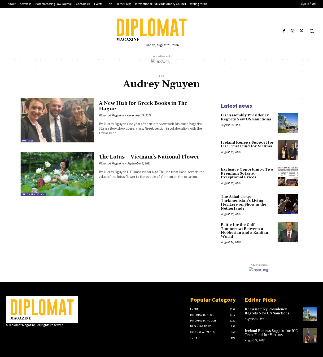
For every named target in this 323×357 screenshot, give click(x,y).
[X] (301, 31)
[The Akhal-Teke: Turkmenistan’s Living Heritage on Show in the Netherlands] (288, 204)
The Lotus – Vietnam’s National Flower (149, 157)
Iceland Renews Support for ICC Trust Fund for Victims (247, 144)
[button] (311, 31)
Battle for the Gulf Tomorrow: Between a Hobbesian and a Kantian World (244, 231)
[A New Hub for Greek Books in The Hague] (57, 120)
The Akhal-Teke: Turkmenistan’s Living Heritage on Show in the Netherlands (243, 202)
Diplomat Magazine (111, 115)
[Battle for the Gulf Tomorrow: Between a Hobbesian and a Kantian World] (288, 232)
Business (28, 140)
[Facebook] (284, 31)
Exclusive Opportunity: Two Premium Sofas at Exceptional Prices (247, 173)
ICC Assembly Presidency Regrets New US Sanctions (246, 117)
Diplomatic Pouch (33, 194)
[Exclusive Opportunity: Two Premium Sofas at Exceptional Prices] (288, 177)
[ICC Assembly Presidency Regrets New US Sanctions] (288, 123)
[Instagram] (293, 31)
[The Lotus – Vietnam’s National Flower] (57, 174)
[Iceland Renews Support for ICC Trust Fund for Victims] (288, 150)
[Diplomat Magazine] (161, 29)
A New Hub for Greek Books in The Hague (143, 106)
